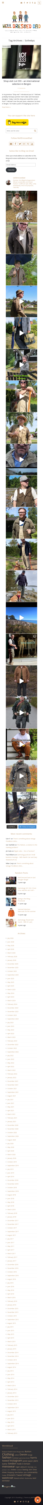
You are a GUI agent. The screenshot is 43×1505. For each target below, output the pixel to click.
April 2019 (10, 1177)
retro (8, 1470)
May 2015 (10, 1334)
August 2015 (11, 1323)
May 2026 (10, 946)
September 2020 (13, 1136)
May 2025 (10, 982)
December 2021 (12, 1081)
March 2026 (11, 953)
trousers (11, 1474)
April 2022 (10, 1067)
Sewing (25, 1469)
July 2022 (10, 1056)
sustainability (32, 1472)
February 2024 (12, 1004)
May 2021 (10, 1107)
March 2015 (11, 1342)
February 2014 (12, 1389)
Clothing (8, 1454)
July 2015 (10, 1327)
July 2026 (10, 938)
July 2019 (10, 1169)
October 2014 (12, 1360)
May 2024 (10, 993)
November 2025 (12, 968)
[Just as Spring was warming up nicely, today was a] (21, 586)
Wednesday (28, 1478)
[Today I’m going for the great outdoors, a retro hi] (21, 617)
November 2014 (12, 1356)
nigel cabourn (21, 1467)
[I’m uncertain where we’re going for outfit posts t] (21, 269)
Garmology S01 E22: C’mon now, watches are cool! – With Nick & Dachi (27, 889)
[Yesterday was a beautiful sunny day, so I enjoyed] (21, 807)
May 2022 (10, 1063)
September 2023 (13, 1019)
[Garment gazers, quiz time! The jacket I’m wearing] (21, 523)
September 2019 (13, 1166)
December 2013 (12, 1397)
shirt (30, 1469)
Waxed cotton (19, 1478)
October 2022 (12, 1048)
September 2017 (13, 1232)
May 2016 (10, 1290)
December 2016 (12, 1265)
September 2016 (13, 1276)
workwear (6, 1481)
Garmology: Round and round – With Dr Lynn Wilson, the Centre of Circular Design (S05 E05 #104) (26, 921)
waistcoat (7, 1477)
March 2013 (11, 1430)
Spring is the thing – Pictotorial (24, 900)
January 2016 (11, 1305)
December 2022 (12, 1045)
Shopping (10, 1472)
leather (5, 1464)
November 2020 (12, 1129)
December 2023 (12, 1008)
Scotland (19, 1470)
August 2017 (11, 1235)
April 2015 (10, 1338)
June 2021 (10, 1103)
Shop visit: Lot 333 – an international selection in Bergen (21, 82)
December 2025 (12, 964)
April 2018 (10, 1206)
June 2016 (10, 1287)
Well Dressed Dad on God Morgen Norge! (26, 879)
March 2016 (11, 1298)
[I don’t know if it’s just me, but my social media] (21, 238)
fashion (6, 1457)
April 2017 (10, 1250)
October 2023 (12, 1015)
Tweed (19, 1475)
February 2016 (12, 1301)
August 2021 (11, 1096)
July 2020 (10, 1144)
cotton (17, 1455)
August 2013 (11, 1411)
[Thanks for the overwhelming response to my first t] (21, 712)
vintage (27, 1474)
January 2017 (11, 1261)
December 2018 (12, 1180)
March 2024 (11, 1001)
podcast (4, 1470)
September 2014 (13, 1364)
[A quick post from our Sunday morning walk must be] (21, 554)
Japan (30, 1461)
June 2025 (10, 979)
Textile (4, 1475)
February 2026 (12, 957)
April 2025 (10, 986)
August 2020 (11, 1140)
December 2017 (12, 1221)
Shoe (35, 1469)
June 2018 (10, 1199)
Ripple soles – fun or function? (24, 851)
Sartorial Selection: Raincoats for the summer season (27, 910)
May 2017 (10, 1246)
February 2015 (12, 1345)
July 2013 (10, 1415)
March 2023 (11, 1037)
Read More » (6, 107)
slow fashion (19, 1472)
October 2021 (12, 1089)
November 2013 (12, 1400)
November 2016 (12, 1268)
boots (14, 1452)
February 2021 (12, 1118)
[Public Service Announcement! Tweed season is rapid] (21, 491)
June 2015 (10, 1331)
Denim (23, 1454)
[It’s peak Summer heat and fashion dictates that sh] (21, 428)
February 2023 (12, 1041)
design (30, 1455)
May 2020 (10, 1147)
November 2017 (12, 1224)
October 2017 (12, 1228)
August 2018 (11, 1195)
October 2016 (12, 1272)
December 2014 (12, 1353)
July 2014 (10, 1371)
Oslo (35, 1467)
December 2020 (12, 1125)
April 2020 (10, 1151)
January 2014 (11, 1393)
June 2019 (10, 1173)
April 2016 (10, 1294)
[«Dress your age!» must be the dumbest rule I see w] (21, 744)
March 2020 (11, 1155)
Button (28, 1451)
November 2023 (12, 1012)
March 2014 (11, 1386)
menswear (8, 1466)
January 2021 (11, 1122)
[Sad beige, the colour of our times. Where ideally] (21, 396)
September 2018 (13, 1191)
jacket (25, 1461)
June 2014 (10, 1375)
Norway (30, 1467)
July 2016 (10, 1283)
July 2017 (10, 1239)
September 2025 (13, 975)
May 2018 (10, 1202)
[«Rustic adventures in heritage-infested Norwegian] (21, 364)
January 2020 (11, 1158)
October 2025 (12, 971)
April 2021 (10, 1111)
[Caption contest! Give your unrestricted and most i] (21, 206)
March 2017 (11, 1254)
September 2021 (13, 1092)
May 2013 (10, 1422)
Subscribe (11, 170)
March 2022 (11, 1070)
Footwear (15, 1458)
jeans (36, 1461)
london (12, 1463)
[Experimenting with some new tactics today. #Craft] (21, 681)
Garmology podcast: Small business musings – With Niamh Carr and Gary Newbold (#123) (21, 857)
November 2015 (12, 1312)
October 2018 (12, 1188)
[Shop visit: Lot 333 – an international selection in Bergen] (21, 62)
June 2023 (10, 1026)
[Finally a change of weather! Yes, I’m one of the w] (21, 459)
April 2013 (10, 1426)
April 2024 (10, 997)
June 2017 (10, 1243)
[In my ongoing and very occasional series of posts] (21, 649)
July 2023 (10, 1023)
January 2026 (11, 960)
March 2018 (11, 1210)
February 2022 (12, 1074)
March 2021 (11, 1114)
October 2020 (12, 1133)
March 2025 (11, 990)
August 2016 (11, 1279)
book (10, 1452)
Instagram (15, 1460)
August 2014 (11, 1367)
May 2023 (10, 1030)
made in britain (23, 1463)
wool (34, 1478)
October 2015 (12, 1316)
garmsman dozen (24, 1458)
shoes (4, 1472)
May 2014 (10, 1378)
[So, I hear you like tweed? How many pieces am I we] (21, 776)
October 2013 (12, 1404)
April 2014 (10, 1382)
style (25, 1472)
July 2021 (10, 1100)
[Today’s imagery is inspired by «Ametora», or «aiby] (21, 333)
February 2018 (12, 1213)
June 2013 (10, 1419)
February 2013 (12, 1433)
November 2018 (12, 1184)
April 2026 (10, 949)
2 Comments (21, 88)
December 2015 (12, 1309)
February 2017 (12, 1257)
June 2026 (10, 942)
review (13, 1469)
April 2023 (10, 1034)
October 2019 (12, 1162)
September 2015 (13, 1320)
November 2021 (12, 1085)
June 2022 (10, 1059)
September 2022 (13, 1052)
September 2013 (13, 1408)
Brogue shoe (20, 1452)
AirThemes (34, 1498)
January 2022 (11, 1078)
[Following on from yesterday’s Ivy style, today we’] (21, 301)
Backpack (5, 1452)
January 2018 (11, 1217)
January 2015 (11, 1349)
